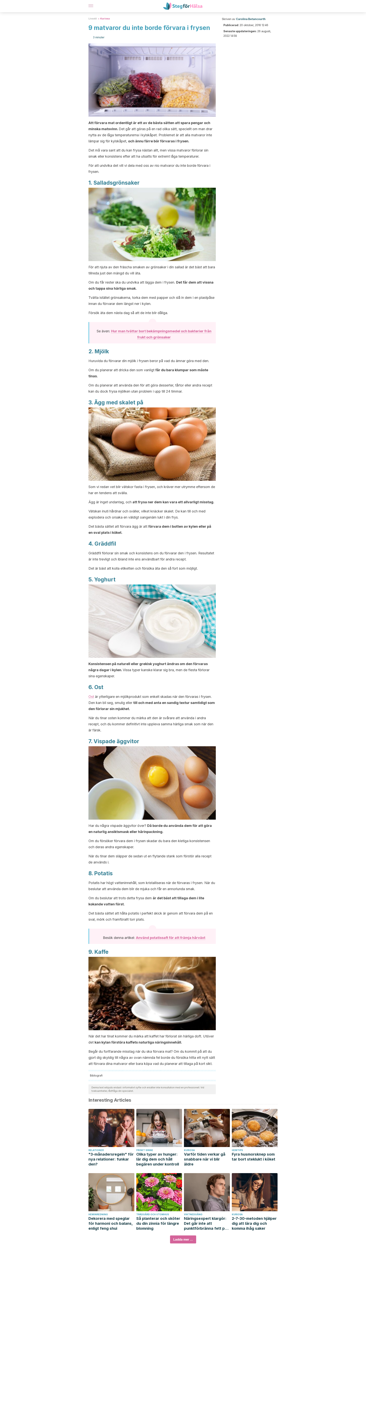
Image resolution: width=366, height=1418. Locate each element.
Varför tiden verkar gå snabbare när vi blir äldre (204, 1159)
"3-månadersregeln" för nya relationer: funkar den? (111, 1159)
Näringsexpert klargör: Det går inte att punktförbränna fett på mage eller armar (205, 1223)
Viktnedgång (193, 1214)
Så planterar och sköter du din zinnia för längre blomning (158, 1223)
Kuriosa (105, 18)
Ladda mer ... (183, 1239)
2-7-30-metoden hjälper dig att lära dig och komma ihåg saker (254, 1223)
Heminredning (98, 1214)
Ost (91, 697)
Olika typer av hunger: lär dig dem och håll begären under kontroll (157, 1159)
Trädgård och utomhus (152, 1214)
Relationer (96, 1150)
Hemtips (237, 1150)
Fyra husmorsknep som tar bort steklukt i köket (253, 1156)
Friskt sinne (144, 1150)
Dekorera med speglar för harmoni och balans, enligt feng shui (110, 1223)
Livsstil (92, 18)
